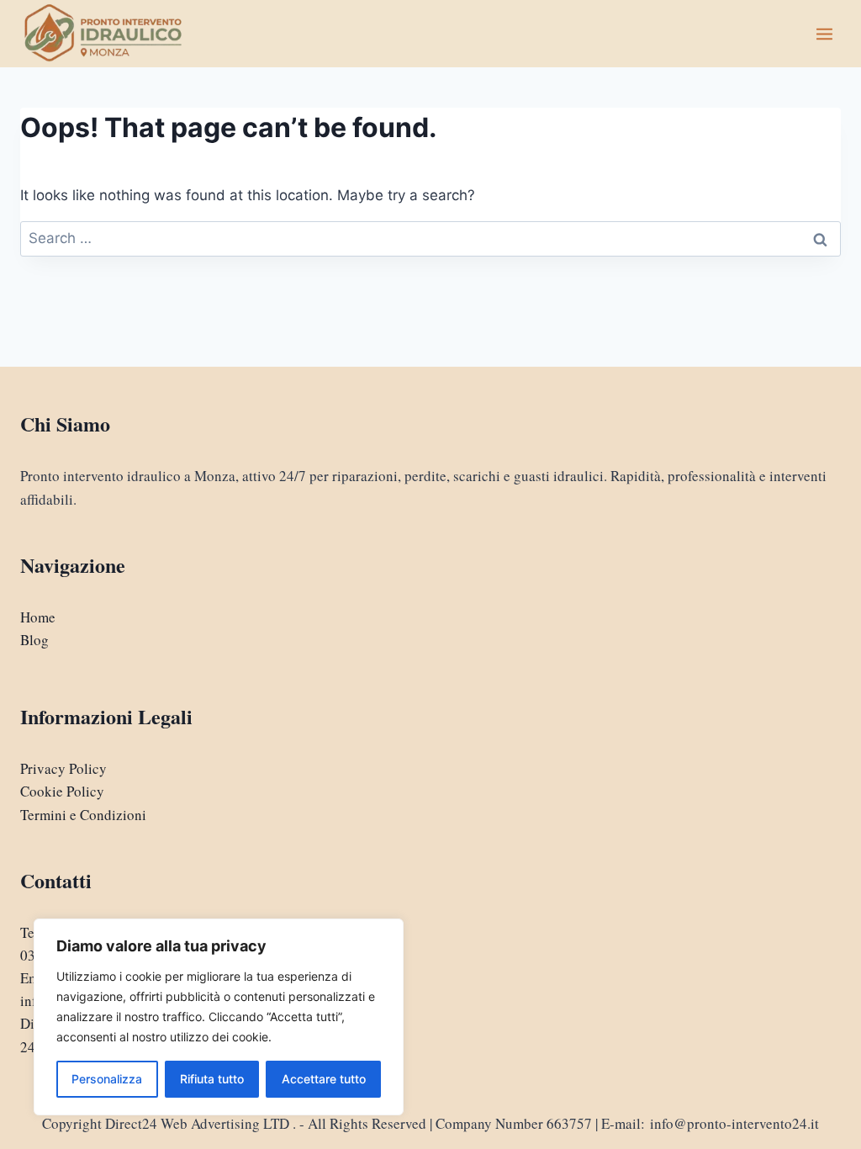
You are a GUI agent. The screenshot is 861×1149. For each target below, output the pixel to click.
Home (37, 617)
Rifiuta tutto (212, 1079)
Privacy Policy (63, 768)
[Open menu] (824, 33)
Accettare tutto (324, 1079)
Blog (34, 639)
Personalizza (106, 1079)
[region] (219, 1017)
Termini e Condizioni (83, 814)
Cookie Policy (62, 791)
